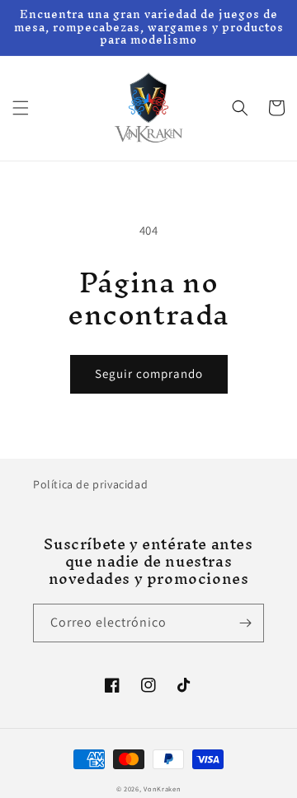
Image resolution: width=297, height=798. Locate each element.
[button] (20, 108)
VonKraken (162, 788)
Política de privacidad (90, 484)
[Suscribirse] (245, 623)
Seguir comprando (149, 373)
